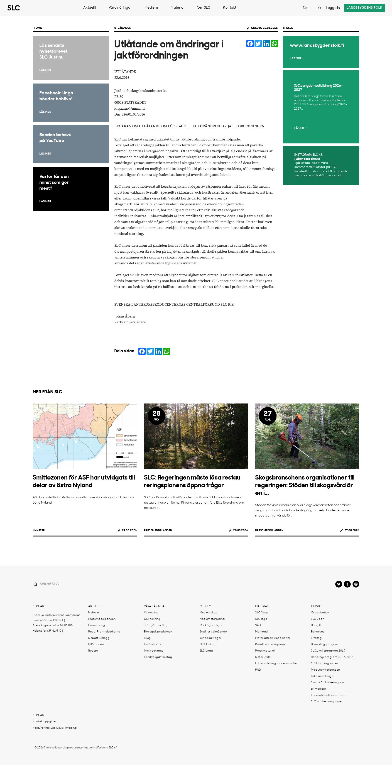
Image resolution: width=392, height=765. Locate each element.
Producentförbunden (325, 670)
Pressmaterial (265, 650)
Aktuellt (89, 8)
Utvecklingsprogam (324, 644)
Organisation (320, 612)
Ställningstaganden (324, 663)
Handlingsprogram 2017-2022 (332, 657)
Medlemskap (209, 612)
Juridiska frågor (211, 638)
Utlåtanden (122, 28)
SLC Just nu (207, 644)
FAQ (258, 670)
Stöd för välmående (213, 631)
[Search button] (319, 8)
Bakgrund (318, 631)
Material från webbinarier (273, 638)
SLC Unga (206, 650)
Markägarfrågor (211, 625)
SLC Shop (261, 612)
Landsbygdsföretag (158, 657)
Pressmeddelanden (158, 530)
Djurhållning (152, 619)
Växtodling (151, 612)
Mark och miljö (154, 650)
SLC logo (261, 619)
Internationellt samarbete (328, 695)
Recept (93, 650)
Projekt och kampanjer (270, 644)
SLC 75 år (317, 619)
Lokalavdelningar (323, 676)
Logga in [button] (333, 8)
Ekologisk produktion (158, 631)
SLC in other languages (327, 701)
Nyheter (39, 530)
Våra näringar (120, 8)
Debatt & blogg (98, 638)
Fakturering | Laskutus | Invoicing (55, 728)
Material (177, 8)
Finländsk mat (154, 644)
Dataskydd (263, 657)
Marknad (261, 631)
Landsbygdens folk (364, 8)
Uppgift (316, 625)
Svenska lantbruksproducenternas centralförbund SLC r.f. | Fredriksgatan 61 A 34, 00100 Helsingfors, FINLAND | (57, 623)
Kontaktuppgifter (44, 721)
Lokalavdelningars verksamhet (276, 663)
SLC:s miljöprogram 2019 (328, 650)
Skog (147, 638)
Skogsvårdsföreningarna (328, 682)
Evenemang (96, 625)
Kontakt (229, 8)
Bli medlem (318, 689)
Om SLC (203, 8)
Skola (259, 625)
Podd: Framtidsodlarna (104, 631)
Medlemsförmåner (213, 619)
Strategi (316, 638)
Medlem (151, 8)
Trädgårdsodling (156, 625)
